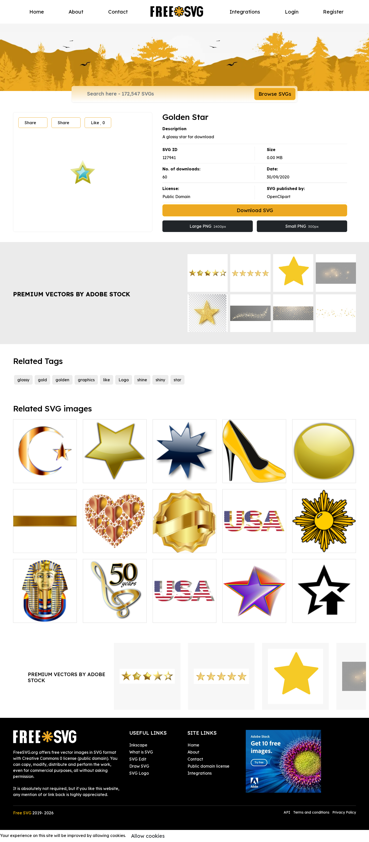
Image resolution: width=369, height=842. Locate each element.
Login (291, 12)
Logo (123, 379)
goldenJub (99, 615)
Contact (118, 12)
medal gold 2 (311, 545)
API (287, 812)
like (106, 379)
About (76, 12)
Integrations (245, 12)
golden (62, 379)
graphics (86, 379)
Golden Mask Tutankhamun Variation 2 (45, 612)
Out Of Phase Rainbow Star (254, 612)
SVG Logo (139, 773)
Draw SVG (139, 766)
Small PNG (302, 226)
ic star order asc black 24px (324, 612)
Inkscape (138, 744)
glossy (23, 379)
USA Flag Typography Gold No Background (254, 542)
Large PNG (208, 226)
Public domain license (208, 766)
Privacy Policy (344, 812)
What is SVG (141, 752)
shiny (160, 379)
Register (333, 12)
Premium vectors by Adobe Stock (71, 294)
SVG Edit (137, 759)
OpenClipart (278, 196)
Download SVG (255, 210)
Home (36, 12)
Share (30, 122)
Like (98, 122)
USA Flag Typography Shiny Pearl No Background (184, 609)
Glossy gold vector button (322, 476)
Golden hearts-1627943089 (114, 545)
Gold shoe (237, 476)
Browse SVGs (275, 94)
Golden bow (30, 545)
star (177, 379)
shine (142, 379)
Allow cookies (148, 836)
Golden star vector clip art (113, 476)
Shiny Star (168, 476)
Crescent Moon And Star (42, 476)
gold (42, 379)
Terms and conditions (311, 812)
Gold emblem (171, 545)
